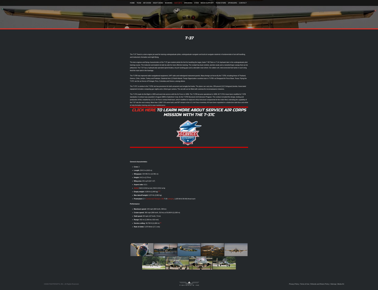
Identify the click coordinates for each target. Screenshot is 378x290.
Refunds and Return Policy (319, 284)
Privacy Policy (294, 284)
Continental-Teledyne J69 (155, 199)
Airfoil (136, 188)
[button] (142, 3)
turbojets (171, 199)
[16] (159, 191)
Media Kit (340, 284)
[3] (160, 222)
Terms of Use (304, 284)
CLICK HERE (143, 110)
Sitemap (333, 284)
